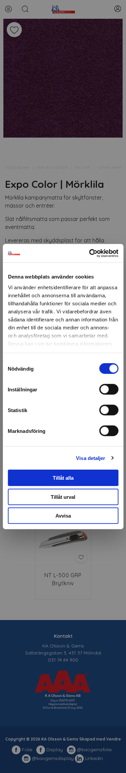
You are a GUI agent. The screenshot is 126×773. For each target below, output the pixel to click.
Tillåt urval (63, 496)
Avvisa (63, 516)
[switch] (108, 389)
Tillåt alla (63, 478)
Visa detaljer (90, 458)
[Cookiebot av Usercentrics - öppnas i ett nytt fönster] (89, 253)
